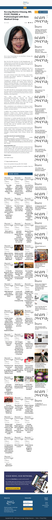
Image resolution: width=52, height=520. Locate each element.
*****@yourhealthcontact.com (11, 161)
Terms (37, 518)
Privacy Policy (43, 518)
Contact (46, 506)
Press (46, 504)
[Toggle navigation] (25, 8)
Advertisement (45, 505)
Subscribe (28, 508)
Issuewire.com (26, 61)
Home (46, 502)
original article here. (8, 167)
